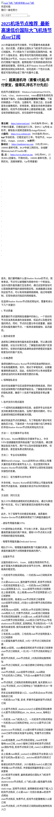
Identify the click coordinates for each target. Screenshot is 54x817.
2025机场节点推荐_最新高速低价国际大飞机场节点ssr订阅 (26, 30)
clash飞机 (29, 3)
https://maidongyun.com (22, 144)
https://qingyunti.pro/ (20, 123)
